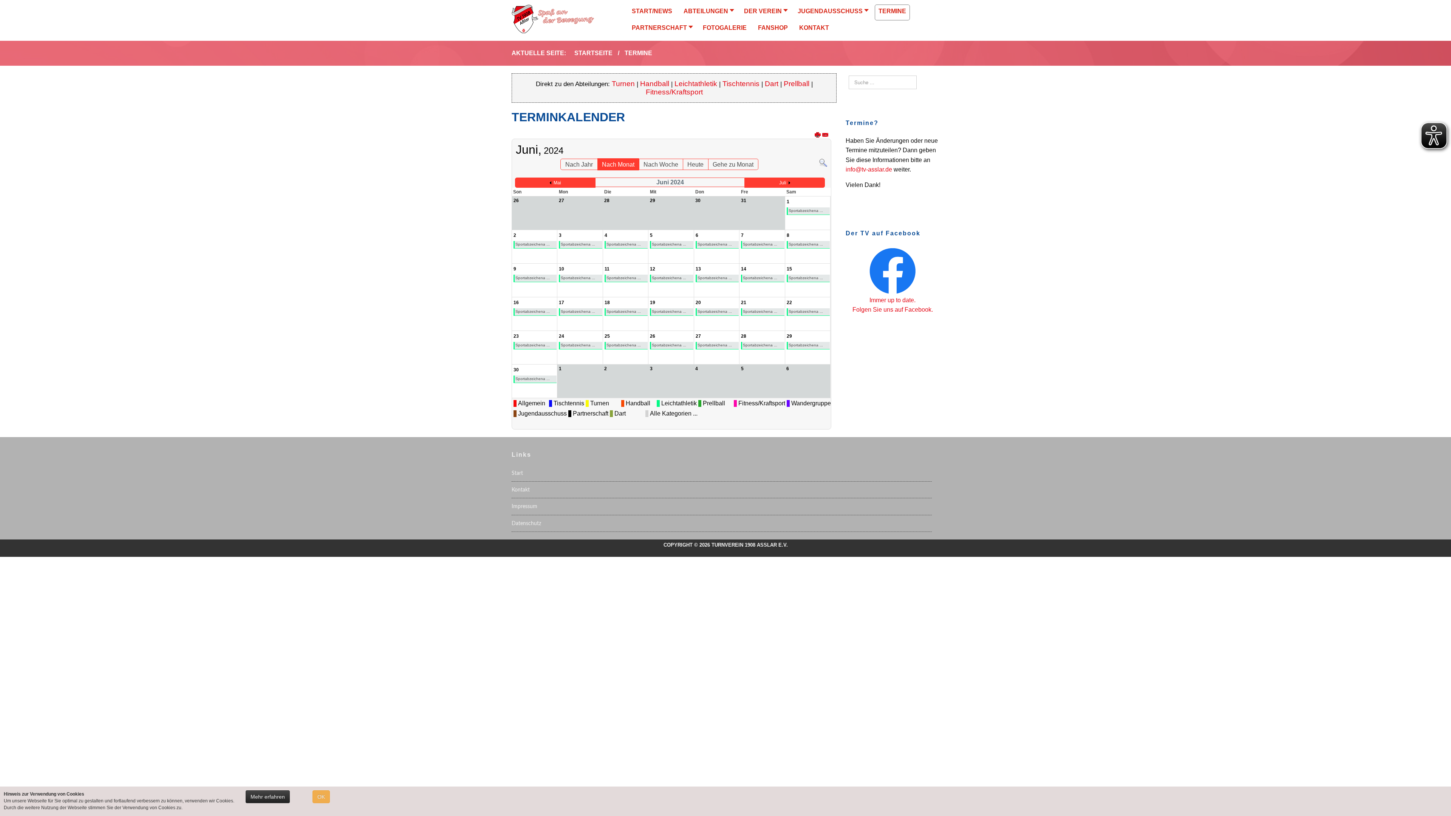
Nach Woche (661, 164)
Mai (557, 182)
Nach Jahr (579, 164)
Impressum (524, 506)
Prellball (796, 84)
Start (517, 473)
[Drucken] (818, 135)
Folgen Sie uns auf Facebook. (892, 309)
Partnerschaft (590, 413)
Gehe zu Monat (733, 164)
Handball (654, 84)
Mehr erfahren (268, 797)
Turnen (623, 84)
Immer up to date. (892, 300)
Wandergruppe (811, 403)
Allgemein (531, 403)
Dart (772, 84)
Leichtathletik (695, 84)
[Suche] (823, 162)
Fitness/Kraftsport (674, 92)
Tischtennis (741, 84)
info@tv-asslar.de (869, 169)
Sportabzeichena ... (806, 211)
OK (321, 797)
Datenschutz (526, 523)
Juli (782, 182)
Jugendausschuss (542, 413)
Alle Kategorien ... (674, 413)
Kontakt (521, 490)
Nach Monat (618, 164)
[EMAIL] (825, 135)
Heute (695, 164)
